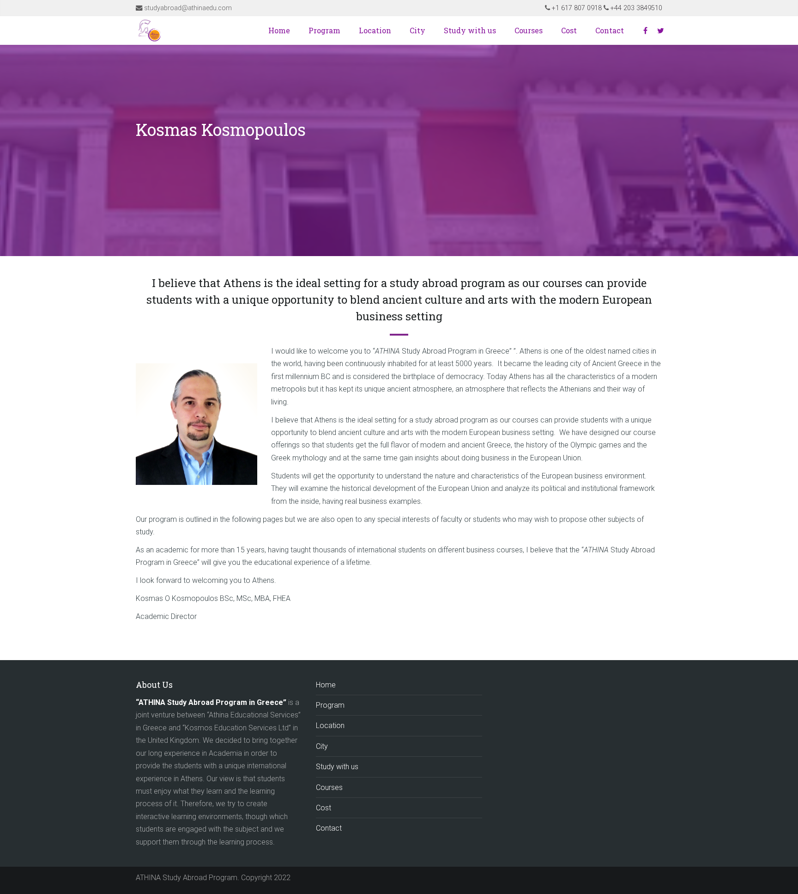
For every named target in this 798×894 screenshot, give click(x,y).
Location (375, 30)
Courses (528, 30)
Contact (609, 30)
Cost (569, 30)
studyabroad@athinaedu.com (188, 8)
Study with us (470, 30)
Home (279, 30)
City (417, 30)
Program (324, 30)
